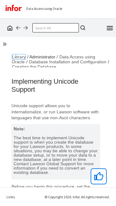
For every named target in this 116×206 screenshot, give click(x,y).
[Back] (18, 27)
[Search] (83, 27)
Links (10, 197)
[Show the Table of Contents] (5, 45)
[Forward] (25, 27)
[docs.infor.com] (9, 27)
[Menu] (109, 27)
